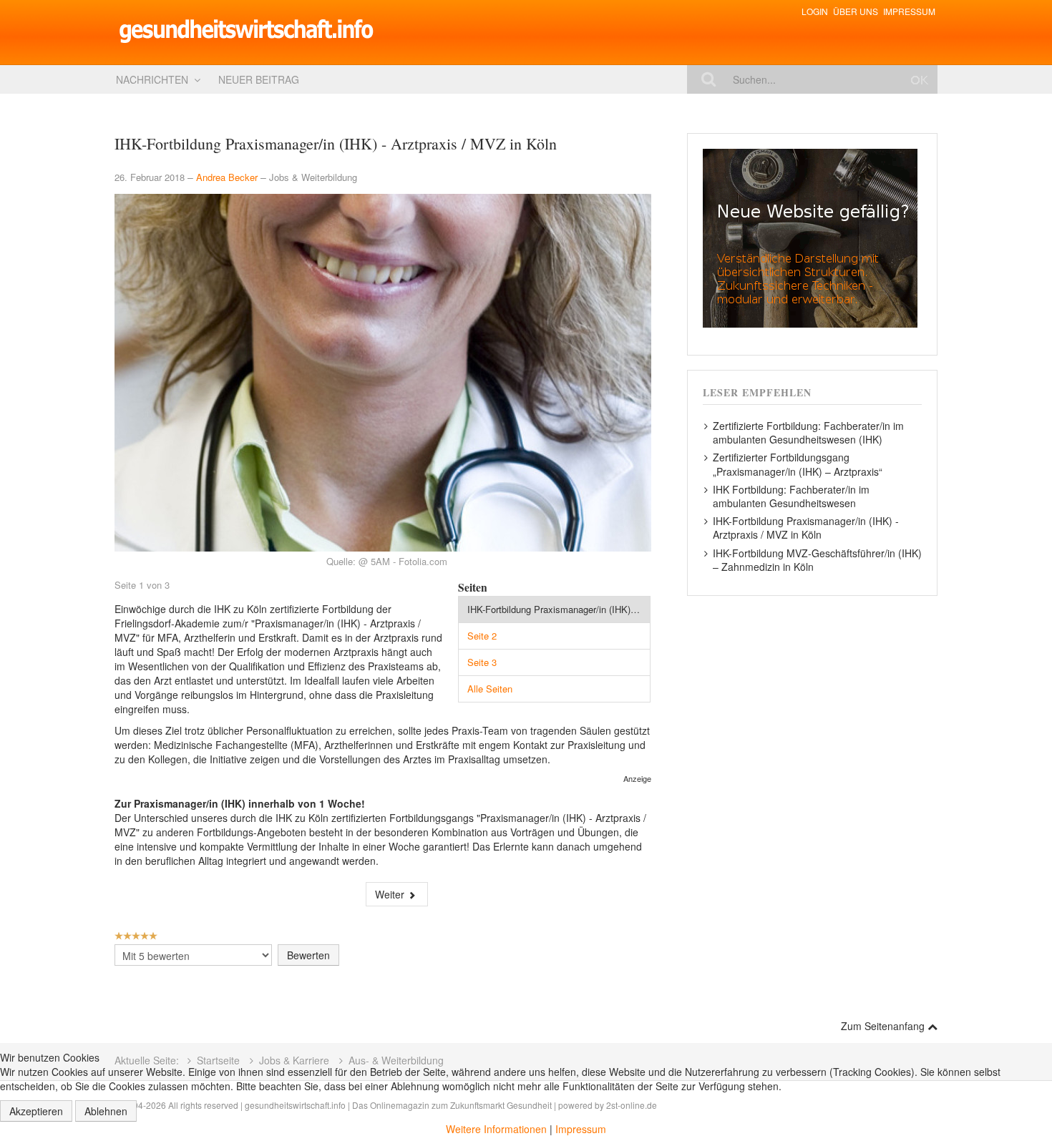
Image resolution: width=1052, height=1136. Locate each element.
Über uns (855, 11)
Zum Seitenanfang (884, 1026)
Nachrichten (152, 79)
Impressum (909, 11)
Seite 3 (482, 662)
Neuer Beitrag (258, 79)
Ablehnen (105, 1111)
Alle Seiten (489, 688)
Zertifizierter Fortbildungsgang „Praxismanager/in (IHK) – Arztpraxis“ (797, 464)
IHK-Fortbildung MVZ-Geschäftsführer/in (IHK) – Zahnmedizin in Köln (817, 560)
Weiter (391, 894)
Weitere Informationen (496, 1129)
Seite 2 (482, 635)
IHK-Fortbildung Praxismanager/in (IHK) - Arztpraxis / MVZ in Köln (559, 609)
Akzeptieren (36, 1111)
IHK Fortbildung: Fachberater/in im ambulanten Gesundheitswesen (791, 496)
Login (815, 11)
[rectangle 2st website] (810, 237)
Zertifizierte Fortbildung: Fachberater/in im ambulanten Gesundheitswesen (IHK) (808, 432)
